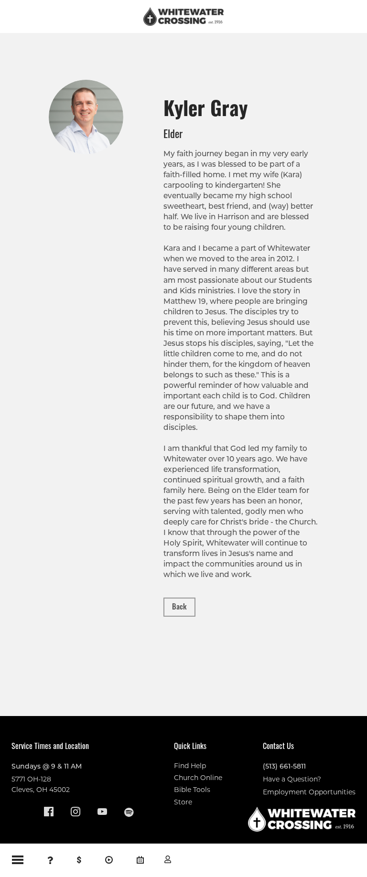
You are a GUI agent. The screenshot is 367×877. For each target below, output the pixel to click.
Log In (168, 859)
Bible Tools (192, 789)
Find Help (190, 765)
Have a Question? (292, 779)
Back (179, 606)
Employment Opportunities (309, 792)
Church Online (198, 777)
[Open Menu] (17, 860)
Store (183, 802)
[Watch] (109, 860)
